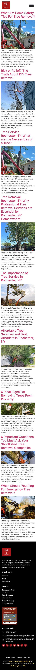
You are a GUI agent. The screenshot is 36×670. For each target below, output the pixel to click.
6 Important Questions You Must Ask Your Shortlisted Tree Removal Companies (17, 442)
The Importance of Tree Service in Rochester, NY (14, 276)
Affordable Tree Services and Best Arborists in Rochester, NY (17, 336)
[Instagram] (11, 645)
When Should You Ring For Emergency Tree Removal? (17, 489)
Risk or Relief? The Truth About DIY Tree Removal (16, 74)
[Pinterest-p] (7, 645)
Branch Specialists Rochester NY (19, 661)
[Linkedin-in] (14, 645)
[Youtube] (18, 645)
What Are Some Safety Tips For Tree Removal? (18, 14)
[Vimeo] (25, 645)
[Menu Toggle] (31, 5)
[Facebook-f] (3, 645)
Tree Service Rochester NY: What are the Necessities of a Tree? (17, 137)
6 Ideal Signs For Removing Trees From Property (17, 395)
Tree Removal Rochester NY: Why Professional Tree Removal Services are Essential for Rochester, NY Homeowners (16, 208)
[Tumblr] (21, 645)
